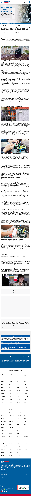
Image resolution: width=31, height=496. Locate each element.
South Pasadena (11, 440)
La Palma (18, 396)
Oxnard (17, 437)
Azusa (3, 381)
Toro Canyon (25, 374)
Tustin (17, 421)
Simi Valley (18, 443)
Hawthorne (3, 433)
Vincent (10, 449)
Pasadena (10, 403)
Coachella (25, 378)
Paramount (10, 402)
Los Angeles (10, 381)
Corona (25, 409)
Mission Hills (25, 439)
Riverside (25, 406)
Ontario (25, 402)
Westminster (18, 424)
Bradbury (3, 393)
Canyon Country (4, 397)
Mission (10, 390)
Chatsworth (25, 446)
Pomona (10, 406)
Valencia (10, 446)
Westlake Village (11, 455)
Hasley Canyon (4, 430)
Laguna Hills (18, 399)
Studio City (25, 427)
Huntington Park (4, 439)
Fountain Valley (18, 387)
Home (1, 23)
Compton (3, 408)
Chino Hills (25, 400)
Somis (17, 445)
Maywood (10, 387)
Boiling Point (3, 390)
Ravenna (10, 411)
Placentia (18, 411)
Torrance (10, 445)
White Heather (18, 372)
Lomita (10, 378)
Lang (10, 372)
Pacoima (25, 433)
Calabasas (3, 396)
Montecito (4, 23)
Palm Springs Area (26, 375)
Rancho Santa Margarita (20, 412)
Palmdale (10, 399)
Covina (3, 409)
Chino (24, 397)
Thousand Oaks (18, 446)
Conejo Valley (18, 430)
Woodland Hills (25, 411)
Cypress (18, 384)
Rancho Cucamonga (26, 396)
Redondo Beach (11, 412)
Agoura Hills (3, 374)
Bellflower (3, 387)
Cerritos (3, 403)
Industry (3, 440)
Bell (2, 384)
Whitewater (25, 393)
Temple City (10, 443)
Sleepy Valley (10, 434)
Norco (24, 408)
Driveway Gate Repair (4, 474)
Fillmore (18, 431)
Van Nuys (25, 415)
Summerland (25, 372)
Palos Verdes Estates (11, 400)
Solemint (10, 436)
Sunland (25, 424)
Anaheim (18, 378)
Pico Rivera (10, 405)
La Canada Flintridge (4, 445)
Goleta (17, 452)
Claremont (3, 405)
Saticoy (17, 442)
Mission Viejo (18, 406)
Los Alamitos (18, 405)
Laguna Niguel (18, 400)
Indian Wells (25, 381)
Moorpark (18, 433)
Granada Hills (25, 443)
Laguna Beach (18, 397)
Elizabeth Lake (4, 421)
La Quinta (25, 384)
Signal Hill (10, 433)
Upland (25, 399)
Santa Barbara (18, 455)
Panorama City (25, 431)
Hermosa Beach (4, 434)
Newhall (10, 396)
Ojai (17, 436)
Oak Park (18, 434)
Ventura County (18, 427)
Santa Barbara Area (19, 449)
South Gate (10, 439)
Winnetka (25, 412)
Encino (24, 445)
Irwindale (3, 443)
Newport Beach (18, 408)
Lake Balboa (25, 442)
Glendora (3, 427)
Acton (3, 372)
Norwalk (10, 397)
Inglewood (3, 442)
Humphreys (3, 437)
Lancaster (3, 455)
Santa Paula (18, 440)
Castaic (3, 399)
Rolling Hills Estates (11, 415)
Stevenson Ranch (11, 442)
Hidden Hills (3, 436)
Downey (3, 415)
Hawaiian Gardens (4, 431)
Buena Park (18, 381)
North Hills (25, 437)
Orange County (18, 375)
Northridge (25, 434)
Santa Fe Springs (11, 427)
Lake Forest (18, 403)
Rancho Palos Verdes (12, 408)
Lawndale (10, 375)
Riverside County (26, 405)
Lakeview (3, 452)
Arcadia (3, 378)
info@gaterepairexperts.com (6, 486)
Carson (3, 402)
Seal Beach (18, 418)
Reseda (25, 430)
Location (2, 479)
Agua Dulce (3, 375)
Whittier (17, 374)
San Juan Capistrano (19, 415)
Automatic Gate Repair (4, 472)
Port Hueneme (18, 439)
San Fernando (11, 421)
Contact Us (2, 480)
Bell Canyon (25, 449)
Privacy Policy (2, 477)
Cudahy (3, 411)
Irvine (17, 393)
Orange (17, 409)
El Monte (3, 418)
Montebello (10, 393)
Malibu (10, 384)
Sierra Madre (10, 431)
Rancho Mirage (26, 390)
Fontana (25, 403)
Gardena (3, 424)
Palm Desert (25, 387)
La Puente (3, 449)
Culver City (3, 412)
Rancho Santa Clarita (11, 409)
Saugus (10, 430)
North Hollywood (26, 436)
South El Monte (11, 437)
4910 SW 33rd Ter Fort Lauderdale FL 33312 (8, 488)
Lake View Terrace (26, 440)
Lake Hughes (11, 374)
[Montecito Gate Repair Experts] (5, 2)
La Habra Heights (4, 446)
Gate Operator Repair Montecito (11, 23)
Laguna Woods (18, 402)
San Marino (10, 424)
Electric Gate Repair (3, 471)
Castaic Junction (4, 400)
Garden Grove (18, 390)
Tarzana (25, 421)
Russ (10, 418)
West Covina (10, 452)
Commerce (3, 406)
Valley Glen (25, 418)
